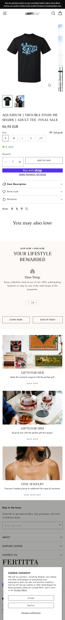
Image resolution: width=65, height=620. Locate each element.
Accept (31, 597)
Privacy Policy (20, 590)
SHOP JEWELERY (32, 495)
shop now (32, 383)
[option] (32, 4)
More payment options (32, 174)
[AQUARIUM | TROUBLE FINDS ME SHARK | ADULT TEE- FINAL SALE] (12, 208)
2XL (41, 138)
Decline (31, 605)
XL (31, 138)
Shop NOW (32, 439)
